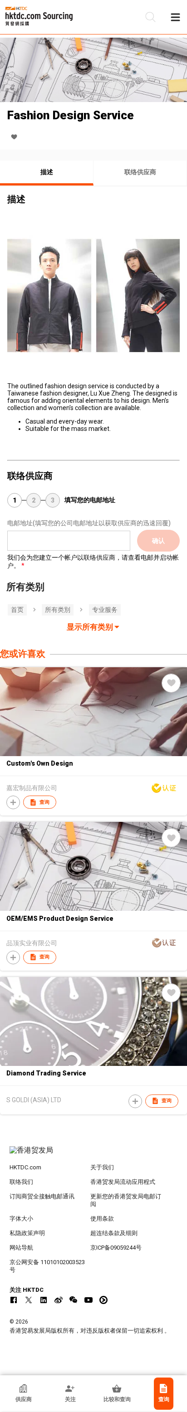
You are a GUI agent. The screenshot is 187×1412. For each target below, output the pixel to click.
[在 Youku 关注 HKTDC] (103, 1300)
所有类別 (57, 609)
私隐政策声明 (27, 1233)
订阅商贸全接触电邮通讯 (42, 1196)
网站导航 (21, 1247)
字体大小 (21, 1218)
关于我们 (102, 1167)
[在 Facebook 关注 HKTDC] (14, 1300)
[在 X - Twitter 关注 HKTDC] (29, 1300)
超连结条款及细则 (114, 1233)
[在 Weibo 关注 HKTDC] (58, 1300)
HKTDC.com (25, 1167)
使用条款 (102, 1218)
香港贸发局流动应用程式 (122, 1181)
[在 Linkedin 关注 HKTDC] (43, 1300)
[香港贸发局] (94, 1154)
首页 (17, 609)
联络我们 (21, 1181)
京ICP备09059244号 (116, 1247)
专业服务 (105, 609)
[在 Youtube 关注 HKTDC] (88, 1300)
